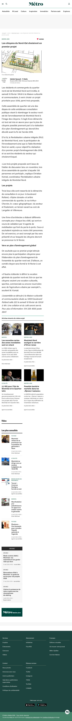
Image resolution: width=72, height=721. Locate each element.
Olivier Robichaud (6, 364)
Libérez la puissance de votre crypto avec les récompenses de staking (11, 592)
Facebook (29, 668)
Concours (6, 651)
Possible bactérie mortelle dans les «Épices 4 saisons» (32, 388)
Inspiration (33, 11)
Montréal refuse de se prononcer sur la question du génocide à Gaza (16, 443)
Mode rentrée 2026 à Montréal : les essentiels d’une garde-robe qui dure (11, 559)
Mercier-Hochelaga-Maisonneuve (16, 479)
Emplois (5, 642)
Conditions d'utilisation (48, 717)
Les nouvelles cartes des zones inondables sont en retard (11, 342)
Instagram (29, 676)
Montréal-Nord (15, 33)
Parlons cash (56, 11)
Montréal (4, 337)
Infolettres (29, 642)
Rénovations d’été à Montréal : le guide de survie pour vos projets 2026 (11, 575)
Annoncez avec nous (9, 672)
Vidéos (5, 655)
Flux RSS (29, 647)
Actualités (5, 11)
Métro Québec (54, 651)
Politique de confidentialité (11, 690)
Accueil (4, 33)
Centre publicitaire (8, 676)
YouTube (28, 684)
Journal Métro (17, 564)
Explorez (66, 11)
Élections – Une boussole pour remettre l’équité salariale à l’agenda (16, 529)
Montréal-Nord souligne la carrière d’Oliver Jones (32, 342)
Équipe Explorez (7, 600)
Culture (23, 11)
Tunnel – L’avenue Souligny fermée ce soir (16, 486)
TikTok (28, 680)
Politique (13, 435)
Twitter (28, 672)
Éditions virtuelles (55, 642)
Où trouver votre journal (57, 647)
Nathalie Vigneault (15, 79)
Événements (6, 647)
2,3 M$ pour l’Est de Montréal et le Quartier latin (11, 388)
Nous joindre (7, 668)
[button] (2, 4)
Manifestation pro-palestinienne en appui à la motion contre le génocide (16, 506)
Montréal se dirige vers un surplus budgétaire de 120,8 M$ (16, 465)
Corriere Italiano (55, 655)
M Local (15, 11)
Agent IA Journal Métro (29, 366)
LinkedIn (28, 688)
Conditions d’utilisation (10, 686)
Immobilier (44, 11)
